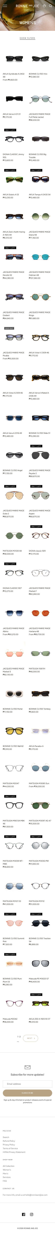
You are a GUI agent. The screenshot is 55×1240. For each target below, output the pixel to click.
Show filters (27, 38)
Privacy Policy (9, 1145)
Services (7, 1177)
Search (6, 1137)
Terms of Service (10, 1148)
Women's (7, 1170)
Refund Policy (9, 1141)
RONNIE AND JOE (31, 1228)
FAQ (5, 1181)
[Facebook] (23, 1215)
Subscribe (27, 1093)
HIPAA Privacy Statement (14, 1152)
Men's (5, 1173)
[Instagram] (31, 1215)
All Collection (8, 1166)
